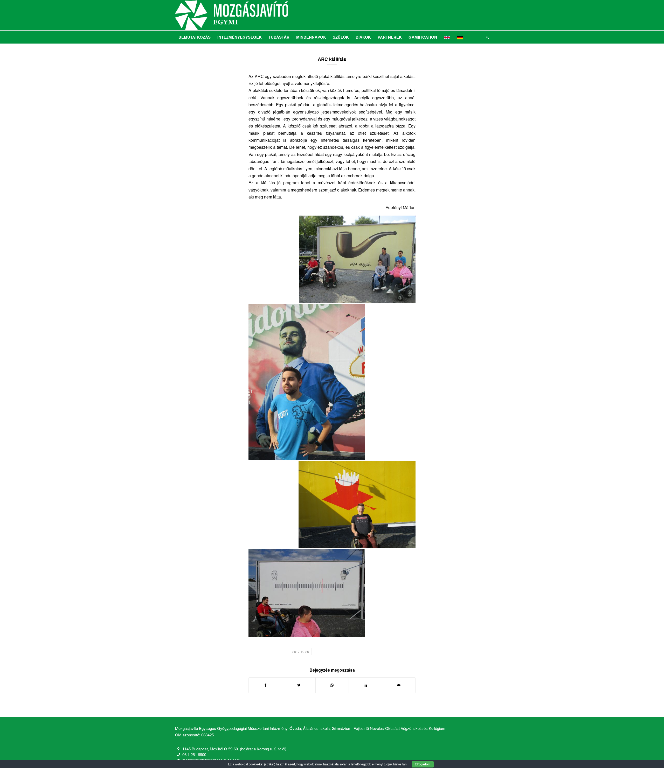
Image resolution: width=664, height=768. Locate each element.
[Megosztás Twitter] (298, 685)
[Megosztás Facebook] (265, 685)
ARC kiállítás (332, 59)
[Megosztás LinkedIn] (365, 685)
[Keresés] (485, 37)
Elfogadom (423, 764)
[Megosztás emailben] (398, 685)
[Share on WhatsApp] (332, 685)
